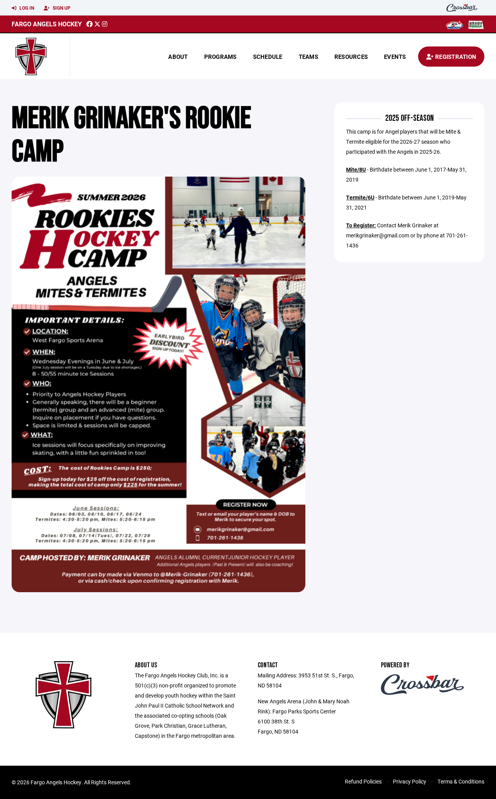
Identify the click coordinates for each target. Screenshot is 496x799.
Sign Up (61, 8)
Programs (220, 56)
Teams (308, 56)
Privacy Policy (409, 781)
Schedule (267, 56)
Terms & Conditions (460, 781)
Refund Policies (363, 781)
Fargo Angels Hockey (47, 24)
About (178, 56)
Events (395, 56)
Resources (351, 56)
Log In (26, 8)
